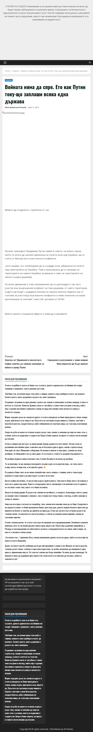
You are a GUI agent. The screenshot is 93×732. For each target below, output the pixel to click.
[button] (5, 62)
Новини (9, 80)
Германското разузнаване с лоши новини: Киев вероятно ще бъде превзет (68, 360)
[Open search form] (90, 62)
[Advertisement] (46, 39)
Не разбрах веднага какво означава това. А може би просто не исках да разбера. (39, 458)
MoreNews (55, 729)
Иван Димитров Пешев (15, 107)
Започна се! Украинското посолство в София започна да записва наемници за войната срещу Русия (24, 362)
